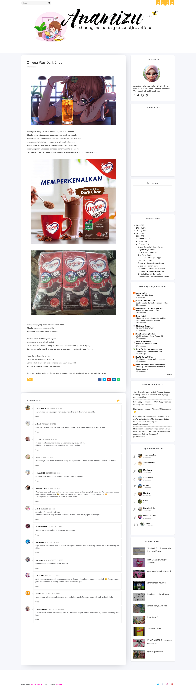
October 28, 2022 (52, 594)
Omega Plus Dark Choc (148, 252)
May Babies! (152, 617)
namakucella (41, 527)
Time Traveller (139, 392)
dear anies (40, 473)
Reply (37, 416)
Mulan (146, 485)
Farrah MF (40, 576)
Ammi (37, 509)
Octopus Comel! (145, 260)
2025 (138, 228)
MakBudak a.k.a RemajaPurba (149, 308)
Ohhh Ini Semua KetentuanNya (151, 271)
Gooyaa (59, 684)
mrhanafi (39, 542)
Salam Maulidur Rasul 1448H (147, 311)
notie (135, 429)
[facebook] (163, 3)
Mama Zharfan (149, 516)
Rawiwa (136, 409)
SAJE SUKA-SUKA (144, 357)
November (143, 241)
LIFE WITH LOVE (143, 341)
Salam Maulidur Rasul (144, 295)
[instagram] (167, 3)
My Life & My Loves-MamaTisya (150, 364)
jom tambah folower (156, 582)
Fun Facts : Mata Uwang (158, 594)
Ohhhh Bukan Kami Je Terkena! (151, 268)
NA (36, 457)
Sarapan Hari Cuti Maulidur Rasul (149, 351)
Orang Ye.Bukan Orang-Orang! (151, 263)
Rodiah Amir (40, 408)
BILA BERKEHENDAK (145, 328)
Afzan (38, 424)
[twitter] (158, 3)
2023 (138, 233)
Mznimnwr (148, 470)
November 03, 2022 (56, 609)
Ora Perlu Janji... (145, 255)
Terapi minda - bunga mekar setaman (150, 359)
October (142, 244)
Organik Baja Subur (146, 249)
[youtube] (172, 3)
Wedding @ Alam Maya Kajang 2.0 (149, 336)
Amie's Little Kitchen (145, 301)
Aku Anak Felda (154, 628)
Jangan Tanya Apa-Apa (157, 605)
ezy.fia (38, 439)
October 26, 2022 (54, 408)
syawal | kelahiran (155, 651)
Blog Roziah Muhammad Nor (149, 349)
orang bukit (141, 293)
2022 (138, 236)
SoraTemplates (37, 684)
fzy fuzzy (137, 402)
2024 (138, 230)
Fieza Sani (39, 594)
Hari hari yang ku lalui (146, 334)
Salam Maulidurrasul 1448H (146, 344)
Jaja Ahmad (40, 488)
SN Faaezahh (149, 462)
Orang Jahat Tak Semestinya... (151, 247)
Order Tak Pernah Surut (148, 266)
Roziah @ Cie (149, 508)
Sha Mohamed (41, 609)
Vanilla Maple (41, 560)
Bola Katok (141, 316)
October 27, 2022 (55, 560)
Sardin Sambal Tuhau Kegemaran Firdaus (152, 303)
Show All (169, 374)
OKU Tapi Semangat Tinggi (149, 258)
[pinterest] (147, 95)
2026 (138, 225)
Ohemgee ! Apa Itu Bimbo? (159, 571)
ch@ (148, 523)
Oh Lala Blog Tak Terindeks (149, 274)
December (143, 239)
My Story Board (143, 326)
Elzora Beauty (139, 416)
